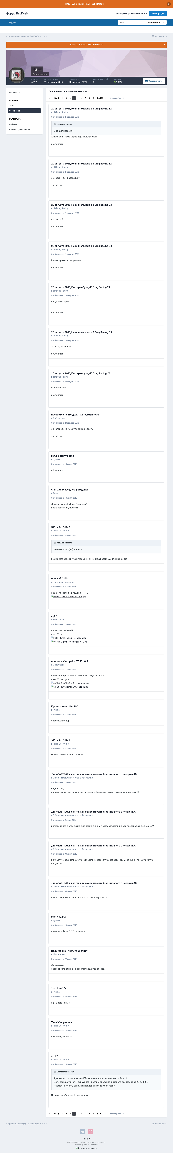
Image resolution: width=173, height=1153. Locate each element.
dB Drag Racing (61, 112)
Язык (86, 1138)
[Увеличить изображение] (68, 596)
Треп (55, 493)
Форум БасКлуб (17, 13)
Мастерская (59, 954)
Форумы (12, 22)
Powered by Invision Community (86, 1145)
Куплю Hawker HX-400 (64, 706)
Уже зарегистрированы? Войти (131, 13)
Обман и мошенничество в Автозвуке (73, 777)
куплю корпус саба (62, 456)
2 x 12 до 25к (58, 917)
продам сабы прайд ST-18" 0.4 (69, 661)
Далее (100, 98)
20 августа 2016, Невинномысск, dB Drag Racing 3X (81, 108)
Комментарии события (19, 129)
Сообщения (14, 111)
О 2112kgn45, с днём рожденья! (70, 489)
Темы (11, 105)
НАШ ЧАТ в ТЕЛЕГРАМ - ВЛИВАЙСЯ (84, 4)
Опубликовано (65, 117)
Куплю (56, 459)
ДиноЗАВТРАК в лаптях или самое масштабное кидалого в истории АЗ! (94, 774)
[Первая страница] (49, 98)
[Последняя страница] (106, 98)
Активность (14, 92)
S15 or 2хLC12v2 (60, 527)
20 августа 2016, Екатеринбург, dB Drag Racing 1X (80, 287)
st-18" (55, 1056)
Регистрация (158, 13)
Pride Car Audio (61, 530)
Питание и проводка (63, 582)
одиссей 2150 (59, 578)
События (13, 124)
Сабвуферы (59, 418)
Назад (56, 98)
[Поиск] (164, 22)
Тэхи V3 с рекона (61, 1022)
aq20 (54, 616)
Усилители (58, 619)
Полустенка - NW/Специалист (69, 950)
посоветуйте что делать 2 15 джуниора (75, 414)
